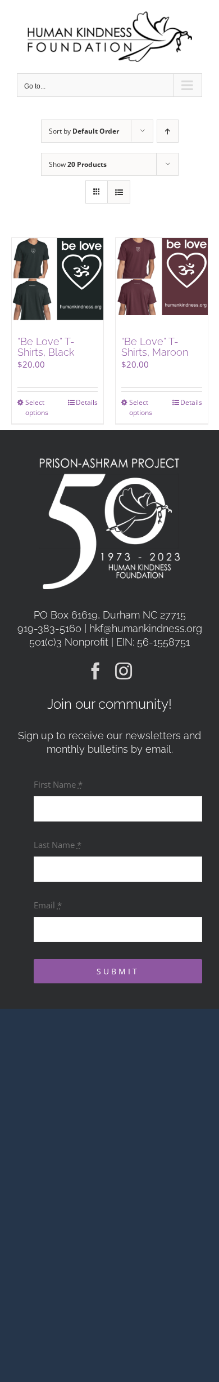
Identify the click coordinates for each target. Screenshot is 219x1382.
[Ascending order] (168, 131)
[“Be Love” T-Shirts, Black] (58, 284)
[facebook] (95, 671)
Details (87, 402)
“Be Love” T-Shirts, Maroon (154, 347)
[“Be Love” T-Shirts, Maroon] (162, 284)
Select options (36, 407)
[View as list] (119, 192)
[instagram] (123, 671)
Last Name (57, 844)
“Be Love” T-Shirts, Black (46, 347)
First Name (58, 784)
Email (48, 905)
